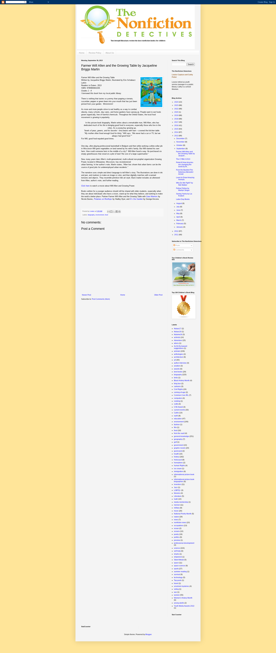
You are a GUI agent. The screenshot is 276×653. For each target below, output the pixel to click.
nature (176, 517)
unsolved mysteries (181, 586)
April (178, 217)
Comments (179, 250)
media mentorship (181, 502)
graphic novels (179, 448)
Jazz (176, 487)
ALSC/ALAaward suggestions (180, 347)
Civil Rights (178, 389)
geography (178, 439)
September (180, 149)
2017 (176, 122)
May (178, 213)
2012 (176, 231)
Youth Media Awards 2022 (184, 606)
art (175, 360)
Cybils (176, 413)
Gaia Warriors (152, 196)
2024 (176, 102)
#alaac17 (177, 329)
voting (176, 589)
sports (176, 569)
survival (177, 574)
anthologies (178, 354)
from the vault (179, 433)
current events (179, 410)
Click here (85, 186)
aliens (176, 343)
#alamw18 (178, 334)
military (177, 508)
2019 (176, 115)
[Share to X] (114, 211)
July (178, 207)
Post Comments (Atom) (101, 299)
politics (176, 537)
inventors (177, 484)
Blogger (148, 634)
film (175, 427)
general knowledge (181, 436)
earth (176, 416)
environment (99, 215)
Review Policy (95, 53)
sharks (176, 554)
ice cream (178, 469)
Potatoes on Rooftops (103, 199)
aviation (177, 366)
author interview (180, 363)
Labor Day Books (183, 199)
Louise (92, 211)
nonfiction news (180, 523)
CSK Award (178, 407)
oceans (177, 531)
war (175, 592)
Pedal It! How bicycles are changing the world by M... (184, 164)
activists (177, 337)
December (180, 139)
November (180, 142)
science (177, 548)
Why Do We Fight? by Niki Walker (184, 184)
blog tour (177, 384)
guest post (178, 451)
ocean (176, 528)
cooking (177, 401)
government (178, 445)
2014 (176, 132)
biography (91, 215)
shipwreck (178, 557)
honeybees (178, 463)
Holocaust (178, 460)
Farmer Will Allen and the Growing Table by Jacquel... (185, 154)
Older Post (158, 295)
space (176, 563)
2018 (176, 119)
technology (178, 577)
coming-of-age (179, 392)
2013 (176, 136)
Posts (177, 245)
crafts (176, 404)
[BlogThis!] (111, 211)
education (178, 419)
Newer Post (86, 295)
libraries (177, 493)
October (179, 145)
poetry (176, 534)
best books (178, 372)
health (176, 454)
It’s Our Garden (136, 199)
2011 (176, 235)
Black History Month (181, 381)
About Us (110, 53)
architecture (178, 357)
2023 (176, 105)
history (176, 457)
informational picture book (184, 474)
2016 (176, 125)
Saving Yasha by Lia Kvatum (184, 195)
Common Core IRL (181, 395)
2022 (176, 109)
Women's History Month (183, 598)
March (179, 220)
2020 (176, 112)
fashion (177, 425)
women (177, 595)
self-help (177, 551)
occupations (178, 526)
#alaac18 (177, 332)
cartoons (177, 386)
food (106, 215)
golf (175, 442)
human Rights (179, 466)
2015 (176, 129)
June (178, 210)
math (176, 499)
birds (176, 378)
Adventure (178, 340)
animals (177, 351)
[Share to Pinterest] (119, 211)
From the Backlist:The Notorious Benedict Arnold (184, 172)
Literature (177, 496)
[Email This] (108, 211)
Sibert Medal (179, 560)
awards (177, 369)
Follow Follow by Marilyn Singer (183, 189)
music (176, 511)
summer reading (180, 572)
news (176, 520)
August (179, 203)
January (179, 227)
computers (178, 398)
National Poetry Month (182, 514)
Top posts (177, 580)
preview (177, 540)
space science (179, 566)
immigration (178, 471)
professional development (184, 543)
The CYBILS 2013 (183, 159)
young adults (179, 603)
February (180, 224)
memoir (177, 505)
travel (176, 583)
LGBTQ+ (177, 490)
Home (81, 53)
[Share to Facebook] (116, 211)
